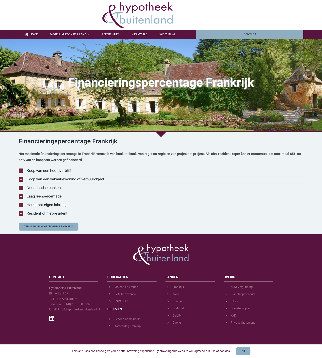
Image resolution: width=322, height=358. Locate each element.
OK (243, 351)
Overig (177, 322)
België (177, 315)
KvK (233, 315)
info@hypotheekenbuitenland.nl (79, 309)
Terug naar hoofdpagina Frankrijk (48, 226)
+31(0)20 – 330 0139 (76, 304)
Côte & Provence (125, 294)
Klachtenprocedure (243, 294)
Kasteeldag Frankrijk (127, 326)
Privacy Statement (243, 322)
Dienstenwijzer (240, 308)
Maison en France (126, 287)
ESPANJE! (121, 301)
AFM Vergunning (242, 287)
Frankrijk (178, 287)
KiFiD (234, 301)
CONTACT (250, 34)
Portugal (178, 308)
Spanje (177, 301)
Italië (176, 294)
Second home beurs (127, 319)
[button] (161, 171)
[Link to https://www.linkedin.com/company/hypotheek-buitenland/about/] (72, 318)
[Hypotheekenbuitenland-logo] (137, 2)
